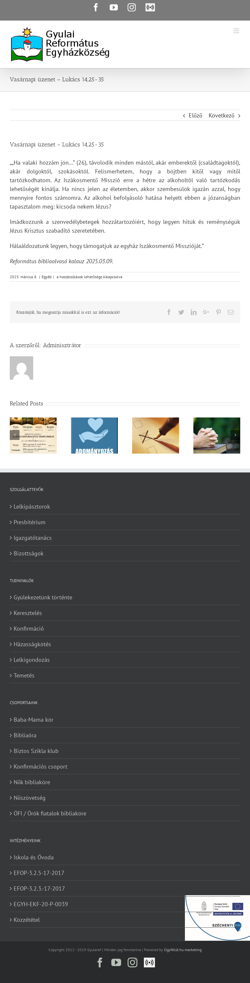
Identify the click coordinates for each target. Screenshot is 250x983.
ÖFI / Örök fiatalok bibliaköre (50, 813)
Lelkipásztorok (32, 506)
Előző (195, 115)
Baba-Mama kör (33, 719)
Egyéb (46, 276)
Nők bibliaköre (32, 782)
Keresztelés (28, 613)
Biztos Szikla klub (36, 751)
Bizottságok (29, 553)
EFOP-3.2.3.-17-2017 (39, 888)
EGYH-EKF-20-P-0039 (41, 904)
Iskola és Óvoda (34, 857)
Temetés (24, 675)
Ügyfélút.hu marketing (182, 949)
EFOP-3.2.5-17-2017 (39, 873)
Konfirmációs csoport (40, 766)
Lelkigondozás (32, 659)
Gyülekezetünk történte (43, 597)
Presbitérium (30, 522)
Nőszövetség (30, 797)
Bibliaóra (25, 735)
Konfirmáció (29, 628)
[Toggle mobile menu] (236, 30)
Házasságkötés (32, 644)
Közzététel (27, 919)
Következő (221, 115)
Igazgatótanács (33, 537)
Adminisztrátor (62, 345)
